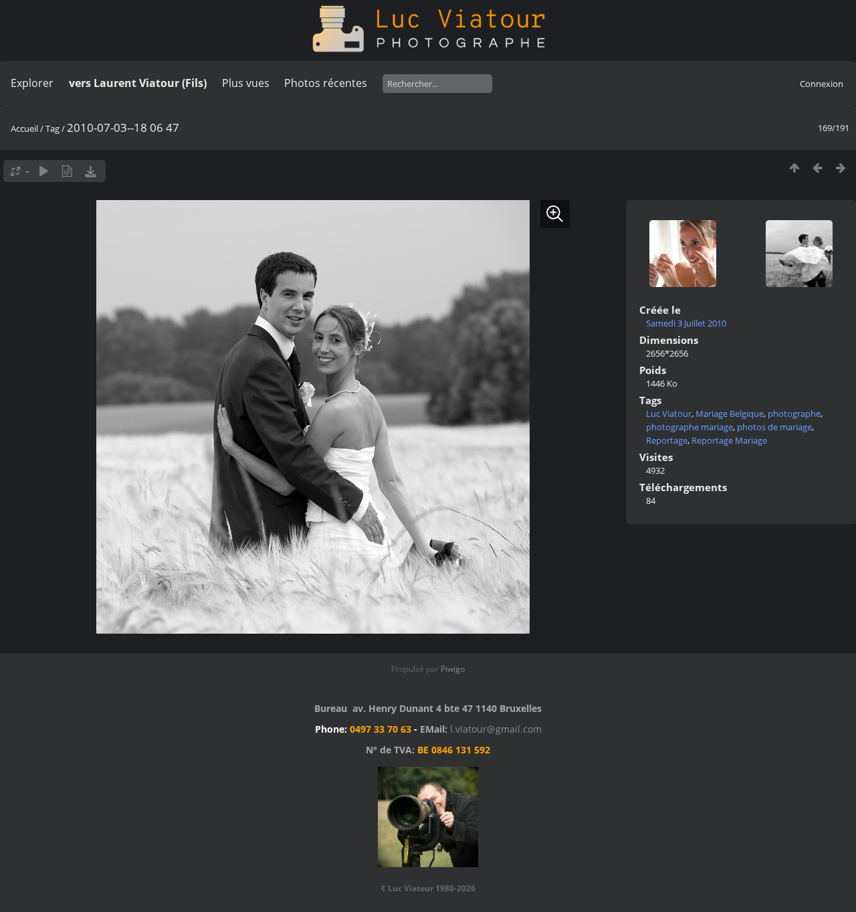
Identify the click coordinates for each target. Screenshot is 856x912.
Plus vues (246, 83)
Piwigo (453, 668)
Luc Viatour (668, 413)
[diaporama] (44, 171)
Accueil (24, 128)
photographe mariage (689, 427)
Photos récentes (325, 83)
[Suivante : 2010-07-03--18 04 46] (841, 167)
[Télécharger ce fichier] (90, 171)
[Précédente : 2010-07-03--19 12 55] (817, 167)
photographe (794, 413)
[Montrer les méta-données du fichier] (67, 171)
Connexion (821, 84)
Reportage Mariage (729, 440)
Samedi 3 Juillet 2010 (686, 323)
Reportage (666, 440)
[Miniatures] (794, 167)
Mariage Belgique (730, 413)
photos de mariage (774, 427)
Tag (52, 128)
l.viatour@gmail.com (496, 729)
